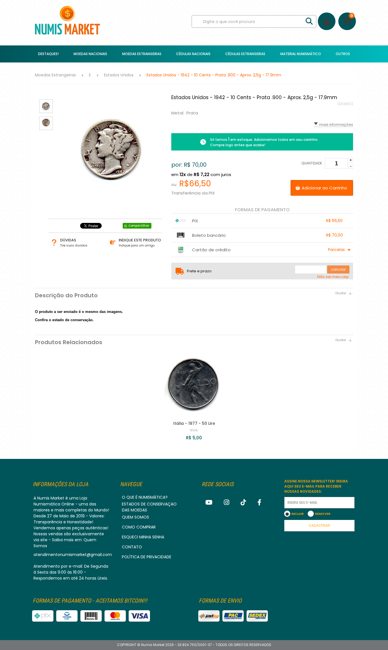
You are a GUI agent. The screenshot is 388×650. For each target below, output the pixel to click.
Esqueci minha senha (143, 537)
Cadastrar (319, 526)
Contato (132, 547)
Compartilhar (138, 225)
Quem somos (135, 517)
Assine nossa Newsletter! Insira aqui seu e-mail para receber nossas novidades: (316, 486)
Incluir (297, 513)
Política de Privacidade (146, 557)
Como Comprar (139, 527)
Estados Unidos (118, 75)
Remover (322, 513)
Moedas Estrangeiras (55, 75)
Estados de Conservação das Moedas (149, 507)
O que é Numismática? (145, 497)
